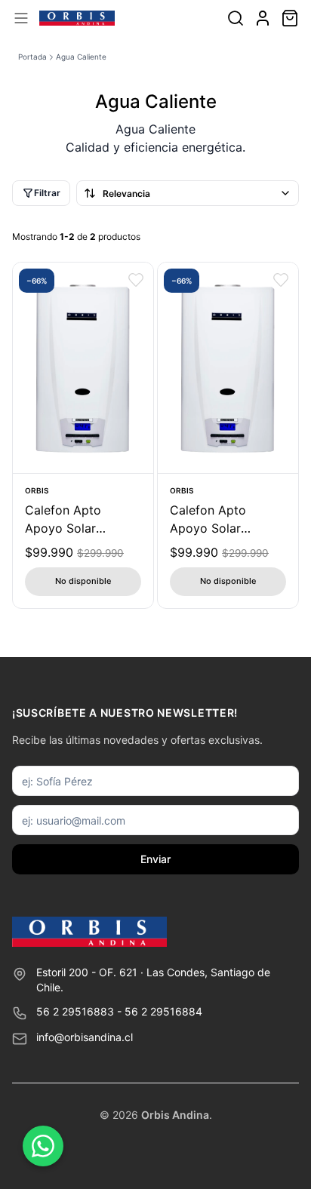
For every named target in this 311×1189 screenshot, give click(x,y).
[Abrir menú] (21, 18)
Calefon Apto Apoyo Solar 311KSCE (63, 519)
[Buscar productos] (235, 18)
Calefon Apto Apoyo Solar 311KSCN (208, 519)
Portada (32, 56)
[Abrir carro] (290, 18)
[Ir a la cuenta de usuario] (263, 18)
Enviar (155, 859)
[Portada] (77, 18)
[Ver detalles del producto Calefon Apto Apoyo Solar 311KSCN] (228, 368)
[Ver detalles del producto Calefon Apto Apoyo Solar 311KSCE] (83, 368)
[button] (136, 280)
